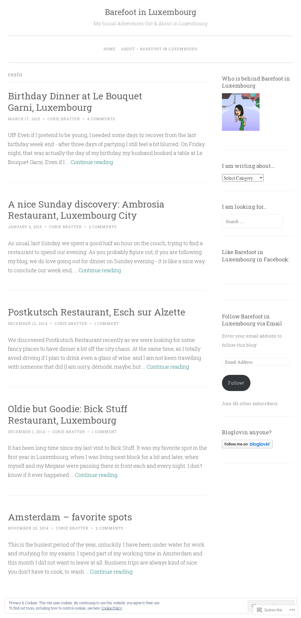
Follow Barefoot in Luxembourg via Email (252, 320)
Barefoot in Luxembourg (150, 12)
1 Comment (106, 323)
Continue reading (92, 162)
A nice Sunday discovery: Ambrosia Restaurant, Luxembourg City (86, 210)
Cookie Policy (111, 608)
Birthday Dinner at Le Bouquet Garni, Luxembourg (75, 101)
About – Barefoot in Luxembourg (159, 48)
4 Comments (101, 118)
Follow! (236, 383)
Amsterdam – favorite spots (70, 516)
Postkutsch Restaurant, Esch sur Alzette (96, 311)
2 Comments (103, 226)
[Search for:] (252, 221)
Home (109, 48)
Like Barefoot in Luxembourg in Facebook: (255, 255)
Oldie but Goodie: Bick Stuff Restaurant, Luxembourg (67, 414)
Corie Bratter (63, 118)
